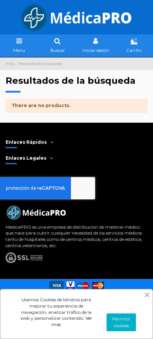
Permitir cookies (121, 322)
